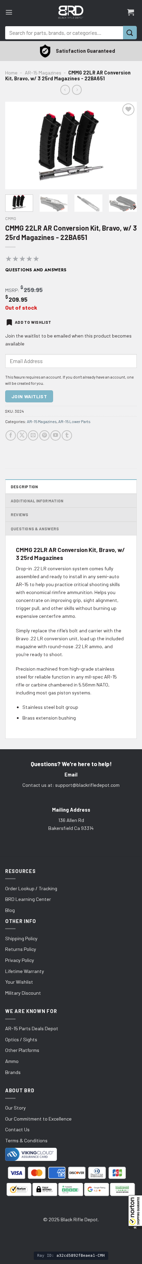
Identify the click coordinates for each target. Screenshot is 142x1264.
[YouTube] (55, 435)
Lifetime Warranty (24, 971)
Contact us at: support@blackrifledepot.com (71, 785)
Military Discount (23, 993)
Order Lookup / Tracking (31, 888)
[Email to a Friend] (33, 435)
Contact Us (17, 1129)
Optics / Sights (21, 1039)
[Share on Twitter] (22, 435)
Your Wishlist (19, 982)
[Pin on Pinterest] (44, 435)
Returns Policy (20, 949)
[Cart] (130, 12)
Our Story (15, 1108)
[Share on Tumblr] (67, 435)
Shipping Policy (21, 938)
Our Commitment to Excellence (38, 1119)
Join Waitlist (29, 396)
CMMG (10, 218)
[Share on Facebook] (11, 435)
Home (11, 73)
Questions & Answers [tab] (35, 528)
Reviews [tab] (20, 514)
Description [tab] (24, 486)
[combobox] (64, 32)
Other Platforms (22, 1050)
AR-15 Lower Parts (74, 421)
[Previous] (16, 145)
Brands (13, 1072)
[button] (135, 1212)
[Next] (125, 145)
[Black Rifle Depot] (70, 12)
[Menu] (9, 12)
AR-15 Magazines (43, 73)
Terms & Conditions (26, 1140)
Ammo (12, 1061)
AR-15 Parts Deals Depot (31, 1028)
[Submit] (130, 32)
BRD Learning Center (28, 899)
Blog (10, 910)
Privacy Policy (19, 960)
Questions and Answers (36, 270)
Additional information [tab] (37, 500)
